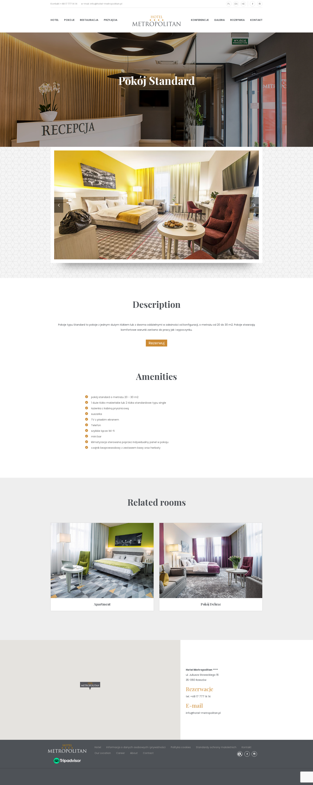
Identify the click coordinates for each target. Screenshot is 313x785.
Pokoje (69, 20)
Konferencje (200, 20)
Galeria (219, 20)
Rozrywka (237, 20)
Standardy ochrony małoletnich (216, 747)
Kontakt (256, 20)
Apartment (102, 604)
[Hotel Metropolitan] (156, 21)
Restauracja (89, 20)
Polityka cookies (181, 747)
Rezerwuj (156, 343)
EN (236, 4)
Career (120, 753)
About (134, 753)
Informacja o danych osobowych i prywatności (136, 747)
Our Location (103, 753)
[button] (90, 686)
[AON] (240, 754)
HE (243, 4)
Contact (148, 753)
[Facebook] (252, 4)
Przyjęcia (110, 20)
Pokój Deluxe (211, 604)
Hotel (55, 20)
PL (229, 4)
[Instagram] (259, 4)
